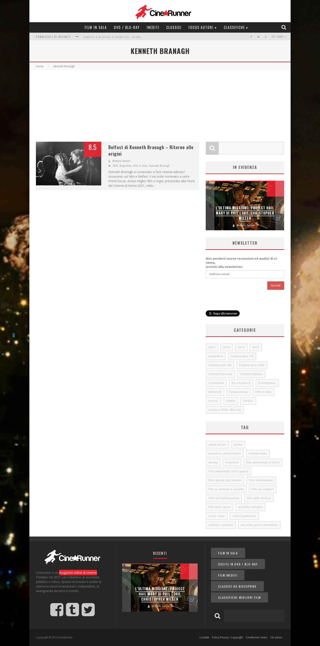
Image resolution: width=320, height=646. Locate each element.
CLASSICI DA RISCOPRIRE (237, 586)
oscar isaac (217, 516)
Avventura (216, 356)
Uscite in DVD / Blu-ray (225, 410)
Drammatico (267, 383)
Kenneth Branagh (159, 165)
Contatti (204, 637)
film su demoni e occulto (226, 489)
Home (40, 66)
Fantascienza (238, 392)
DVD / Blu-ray (127, 27)
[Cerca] (284, 27)
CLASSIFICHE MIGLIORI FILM (239, 597)
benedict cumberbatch (225, 453)
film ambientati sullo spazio (229, 471)
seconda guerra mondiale (259, 525)
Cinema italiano (251, 374)
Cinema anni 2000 (251, 365)
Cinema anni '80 (220, 365)
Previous (210, 205)
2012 (212, 347)
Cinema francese (220, 374)
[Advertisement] (160, 102)
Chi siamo (278, 36)
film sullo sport (220, 507)
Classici (174, 27)
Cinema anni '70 (242, 356)
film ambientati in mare (263, 462)
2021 (115, 165)
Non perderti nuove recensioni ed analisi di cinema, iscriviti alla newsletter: (242, 262)
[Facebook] (251, 36)
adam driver (217, 444)
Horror (214, 401)
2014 (241, 347)
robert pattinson (244, 516)
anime (238, 444)
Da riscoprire (241, 383)
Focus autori (201, 27)
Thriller (248, 401)
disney (213, 462)
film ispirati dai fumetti (225, 480)
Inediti (153, 27)
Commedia (216, 383)
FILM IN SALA (228, 553)
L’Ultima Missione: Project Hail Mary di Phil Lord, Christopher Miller (245, 213)
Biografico (125, 165)
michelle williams (250, 507)
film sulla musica (259, 498)
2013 (226, 347)
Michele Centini (122, 161)
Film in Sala (96, 27)
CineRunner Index (256, 637)
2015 (255, 347)
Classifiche (234, 27)
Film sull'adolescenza (224, 498)
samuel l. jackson (221, 525)
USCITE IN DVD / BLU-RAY (238, 564)
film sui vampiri (263, 489)
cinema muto (258, 453)
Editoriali (215, 392)
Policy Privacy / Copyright (227, 637)
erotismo (232, 462)
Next (279, 205)
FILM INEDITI (227, 575)
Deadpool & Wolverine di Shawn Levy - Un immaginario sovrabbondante (128, 35)
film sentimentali (261, 480)
